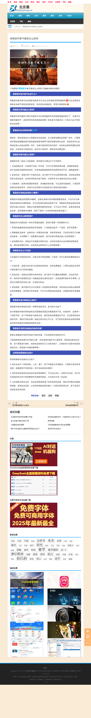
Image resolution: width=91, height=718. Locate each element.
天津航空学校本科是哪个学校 (21, 417)
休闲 (44, 2)
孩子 (32, 545)
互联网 (57, 2)
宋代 (39, 545)
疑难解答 (72, 671)
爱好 (38, 2)
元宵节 (41, 540)
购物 (69, 2)
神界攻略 (51, 420)
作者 (32, 541)
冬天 (51, 540)
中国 (19, 541)
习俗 (26, 540)
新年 (26, 549)
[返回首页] (87, 631)
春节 (41, 549)
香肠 (20, 88)
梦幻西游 (17, 554)
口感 (65, 541)
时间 (33, 549)
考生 (76, 554)
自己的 (22, 558)
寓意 (47, 545)
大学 (20, 545)
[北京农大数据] (20, 4)
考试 (12, 559)
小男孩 (45, 682)
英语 (32, 558)
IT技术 (50, 2)
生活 (26, 2)
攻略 (19, 549)
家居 (32, 2)
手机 (64, 2)
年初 (58, 545)
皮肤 (34, 130)
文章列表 (17, 26)
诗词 (45, 559)
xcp (17, 46)
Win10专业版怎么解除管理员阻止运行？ (25, 428)
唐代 (13, 545)
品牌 (71, 541)
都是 (70, 559)
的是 (58, 554)
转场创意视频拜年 (72, 405)
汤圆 (28, 554)
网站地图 (65, 671)
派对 (24, 88)
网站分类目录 (47, 671)
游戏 (15, 2)
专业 (13, 541)
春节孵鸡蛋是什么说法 (20, 405)
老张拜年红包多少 (54, 428)
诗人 (38, 558)
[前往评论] (87, 637)
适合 (64, 559)
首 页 (9, 2)
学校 (25, 545)
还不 (57, 558)
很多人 (70, 545)
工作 (52, 545)
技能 (12, 550)
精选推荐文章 (57, 671)
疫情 (42, 554)
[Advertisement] (45, 701)
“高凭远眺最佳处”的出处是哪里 (59, 424)
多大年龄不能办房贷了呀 (20, 420)
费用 (50, 559)
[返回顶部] (87, 643)
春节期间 (53, 549)
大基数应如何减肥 (17, 424)
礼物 (64, 554)
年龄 (63, 545)
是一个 (64, 549)
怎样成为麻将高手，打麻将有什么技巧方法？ (64, 417)
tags (45, 667)
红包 (71, 554)
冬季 (59, 540)
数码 (21, 2)
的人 (50, 554)
